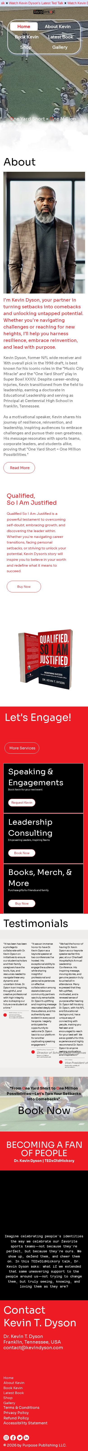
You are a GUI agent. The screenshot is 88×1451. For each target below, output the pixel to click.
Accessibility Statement (25, 1423)
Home (8, 1377)
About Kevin (13, 1382)
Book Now (44, 1110)
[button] (44, 72)
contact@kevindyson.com (33, 1348)
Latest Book (13, 1392)
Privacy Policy (16, 1412)
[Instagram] (6, 1437)
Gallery (9, 1403)
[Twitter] (20, 1437)
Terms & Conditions (21, 1407)
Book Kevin (13, 1388)
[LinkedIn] (26, 1437)
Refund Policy (16, 1418)
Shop (8, 1397)
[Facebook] (13, 1437)
